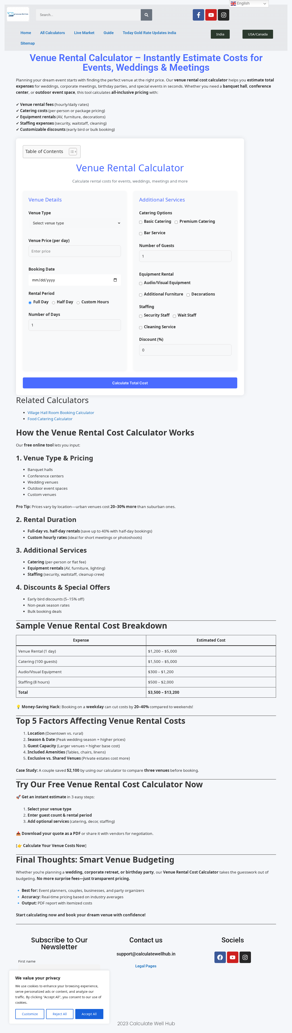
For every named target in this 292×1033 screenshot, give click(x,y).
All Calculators (52, 32)
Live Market (84, 32)
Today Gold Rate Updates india (149, 32)
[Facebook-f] (198, 15)
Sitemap (28, 43)
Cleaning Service (160, 326)
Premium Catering (197, 221)
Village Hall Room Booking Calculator (61, 412)
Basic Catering (157, 221)
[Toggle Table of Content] (70, 152)
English (243, 3)
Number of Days (44, 314)
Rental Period (42, 293)
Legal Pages (145, 978)
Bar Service (154, 232)
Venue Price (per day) (49, 240)
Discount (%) (151, 339)
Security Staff (156, 315)
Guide (109, 32)
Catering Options (155, 212)
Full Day (41, 301)
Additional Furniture (163, 294)
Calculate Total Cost (130, 383)
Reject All (60, 1014)
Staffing (146, 306)
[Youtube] (211, 15)
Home (26, 32)
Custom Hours (95, 301)
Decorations (203, 294)
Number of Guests (156, 245)
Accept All (89, 1014)
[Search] (146, 15)
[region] (59, 997)
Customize (30, 1014)
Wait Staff (187, 315)
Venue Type (40, 212)
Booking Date (42, 269)
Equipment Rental (156, 274)
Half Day (65, 301)
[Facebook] (220, 969)
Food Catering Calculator (50, 418)
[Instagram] (223, 15)
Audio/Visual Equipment (167, 282)
